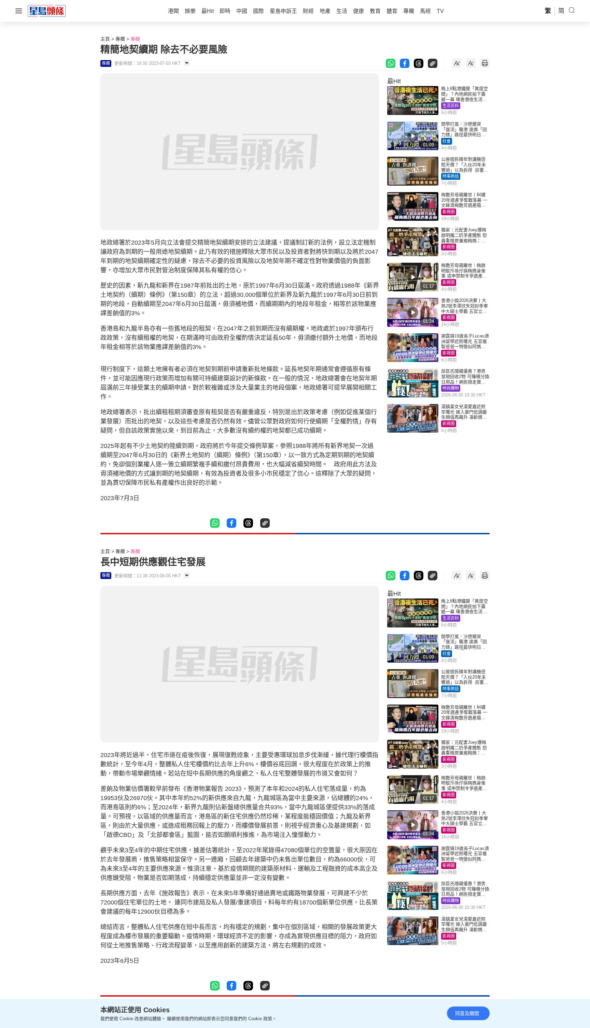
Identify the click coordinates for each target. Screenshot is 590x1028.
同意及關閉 (467, 1013)
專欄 (120, 39)
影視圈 (448, 212)
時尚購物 (450, 388)
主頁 (105, 39)
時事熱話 (450, 176)
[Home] (47, 10)
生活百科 (450, 106)
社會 (446, 141)
